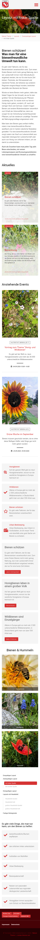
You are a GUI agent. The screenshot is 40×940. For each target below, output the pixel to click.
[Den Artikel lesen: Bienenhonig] (20, 274)
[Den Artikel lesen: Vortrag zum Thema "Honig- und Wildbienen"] (20, 336)
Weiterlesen (10, 605)
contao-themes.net (23, 935)
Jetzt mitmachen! (12, 572)
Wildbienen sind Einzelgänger (14, 618)
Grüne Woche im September (20, 434)
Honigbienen (14, 466)
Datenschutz (15, 924)
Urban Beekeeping (16, 525)
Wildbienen (14, 487)
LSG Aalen (17, 913)
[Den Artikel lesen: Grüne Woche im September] (20, 423)
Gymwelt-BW (25, 916)
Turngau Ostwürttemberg (10, 916)
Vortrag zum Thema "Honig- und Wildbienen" (20, 348)
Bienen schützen (16, 507)
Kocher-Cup (6, 913)
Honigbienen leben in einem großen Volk (17, 584)
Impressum (5, 924)
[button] (36, 4)
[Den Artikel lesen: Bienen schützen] (20, 221)
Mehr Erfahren (11, 639)
